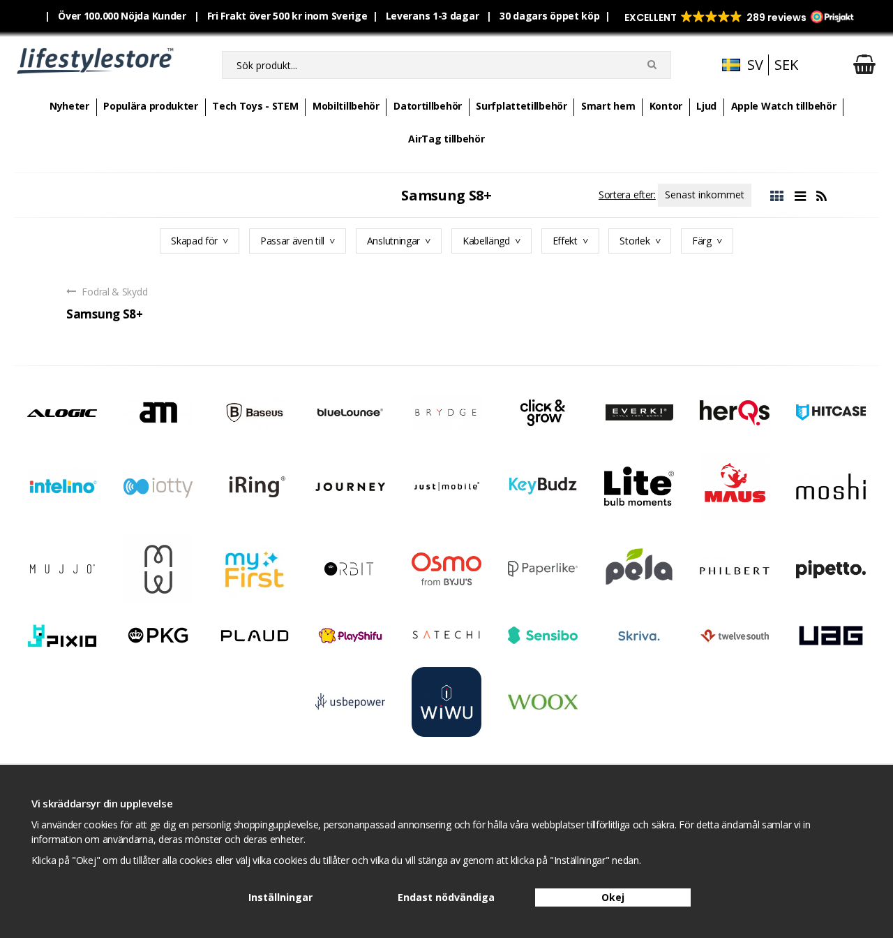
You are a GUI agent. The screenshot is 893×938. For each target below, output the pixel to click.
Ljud (706, 105)
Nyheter (69, 105)
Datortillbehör (427, 105)
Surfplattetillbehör (521, 105)
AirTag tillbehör (446, 138)
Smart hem (608, 105)
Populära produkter (150, 105)
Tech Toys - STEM (255, 105)
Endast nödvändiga (446, 897)
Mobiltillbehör (346, 105)
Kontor (666, 105)
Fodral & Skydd (114, 291)
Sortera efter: (627, 194)
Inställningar (280, 897)
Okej (612, 897)
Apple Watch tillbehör (783, 105)
